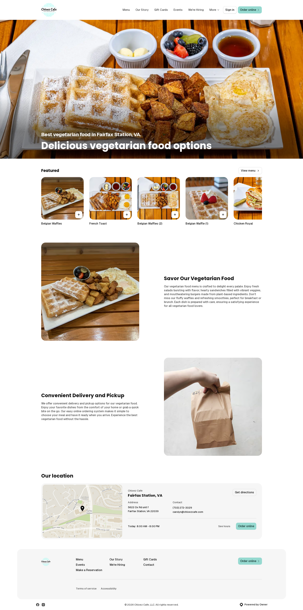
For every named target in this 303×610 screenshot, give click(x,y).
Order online (246, 526)
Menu (126, 10)
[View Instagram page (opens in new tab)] (43, 605)
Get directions (244, 492)
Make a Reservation (89, 570)
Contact (148, 565)
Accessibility (109, 588)
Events (178, 10)
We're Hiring (196, 10)
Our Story (142, 10)
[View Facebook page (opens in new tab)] (38, 605)
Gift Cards (161, 10)
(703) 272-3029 (182, 507)
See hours (224, 526)
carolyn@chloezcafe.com (188, 512)
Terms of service (86, 588)
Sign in (229, 10)
